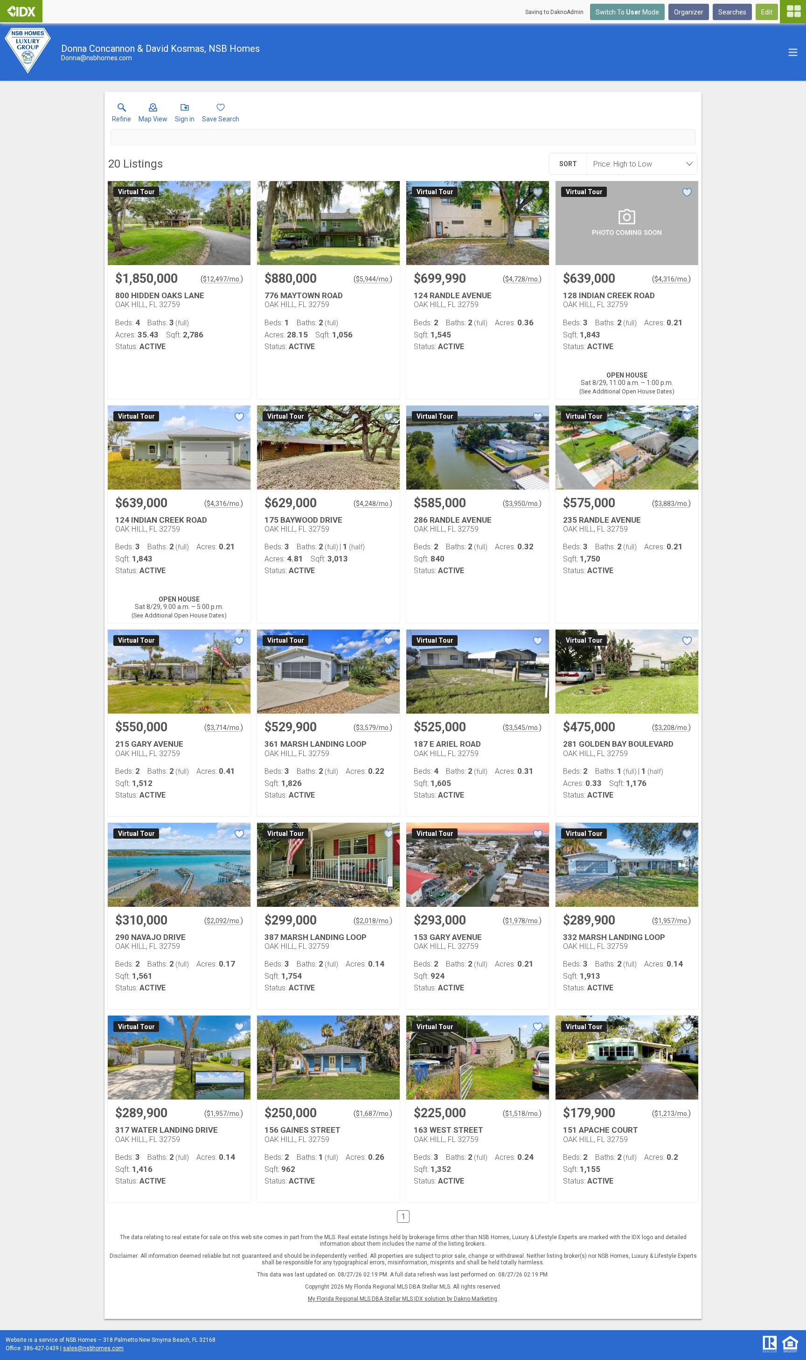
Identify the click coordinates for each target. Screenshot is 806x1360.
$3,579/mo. (373, 727)
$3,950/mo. (522, 503)
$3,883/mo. (671, 503)
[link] (121, 114)
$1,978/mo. (522, 921)
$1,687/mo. (373, 1113)
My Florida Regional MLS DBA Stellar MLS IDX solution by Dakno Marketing (402, 1299)
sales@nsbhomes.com (93, 1348)
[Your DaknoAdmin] (21, 11)
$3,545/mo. (522, 727)
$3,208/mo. (671, 727)
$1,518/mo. (522, 1113)
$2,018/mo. (373, 921)
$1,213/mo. (671, 1113)
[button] (153, 114)
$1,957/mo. (671, 921)
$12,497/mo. (222, 279)
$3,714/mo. (224, 727)
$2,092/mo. (224, 921)
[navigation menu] (793, 11)
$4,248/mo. (373, 503)
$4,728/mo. (522, 279)
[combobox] (639, 164)
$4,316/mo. (671, 279)
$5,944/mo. (373, 279)
